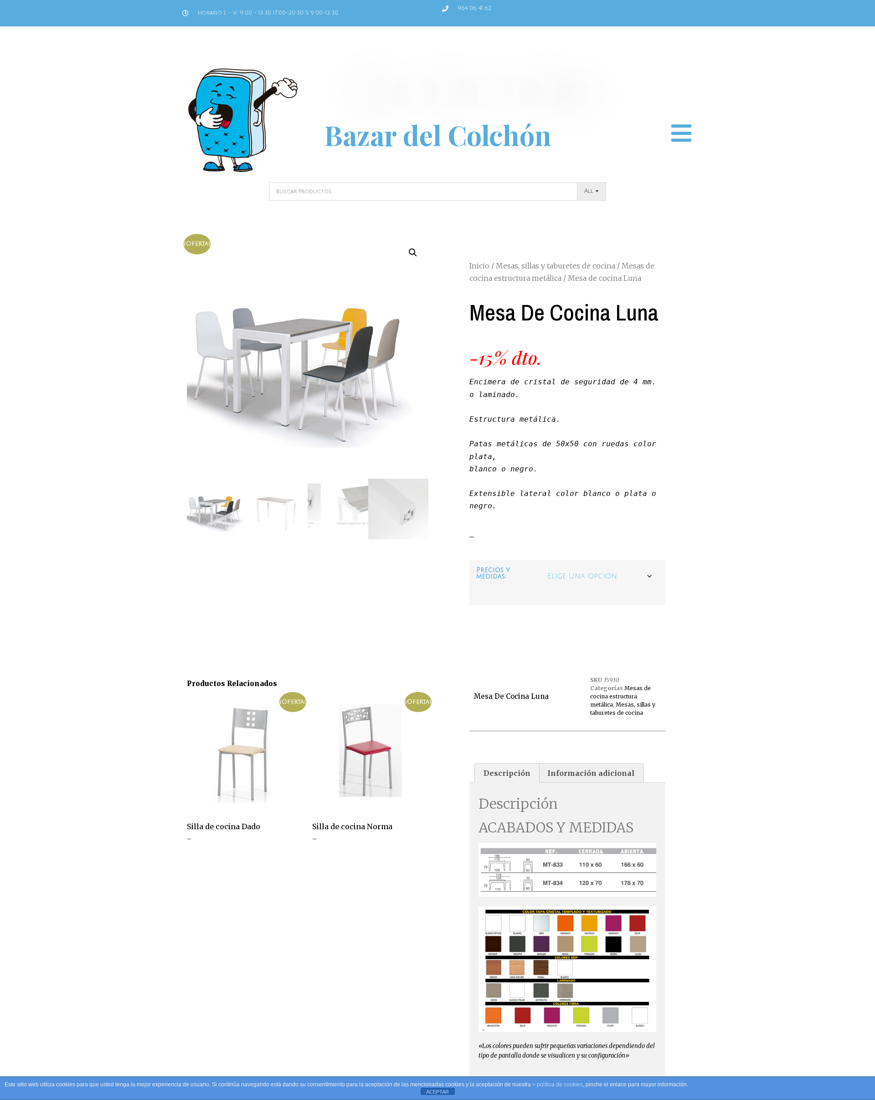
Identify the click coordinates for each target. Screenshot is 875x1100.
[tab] (507, 773)
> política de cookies (557, 1084)
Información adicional (591, 773)
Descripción (507, 773)
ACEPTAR (437, 1092)
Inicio (479, 265)
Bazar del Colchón (437, 134)
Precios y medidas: (493, 573)
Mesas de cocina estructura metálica (620, 696)
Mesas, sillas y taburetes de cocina (555, 265)
